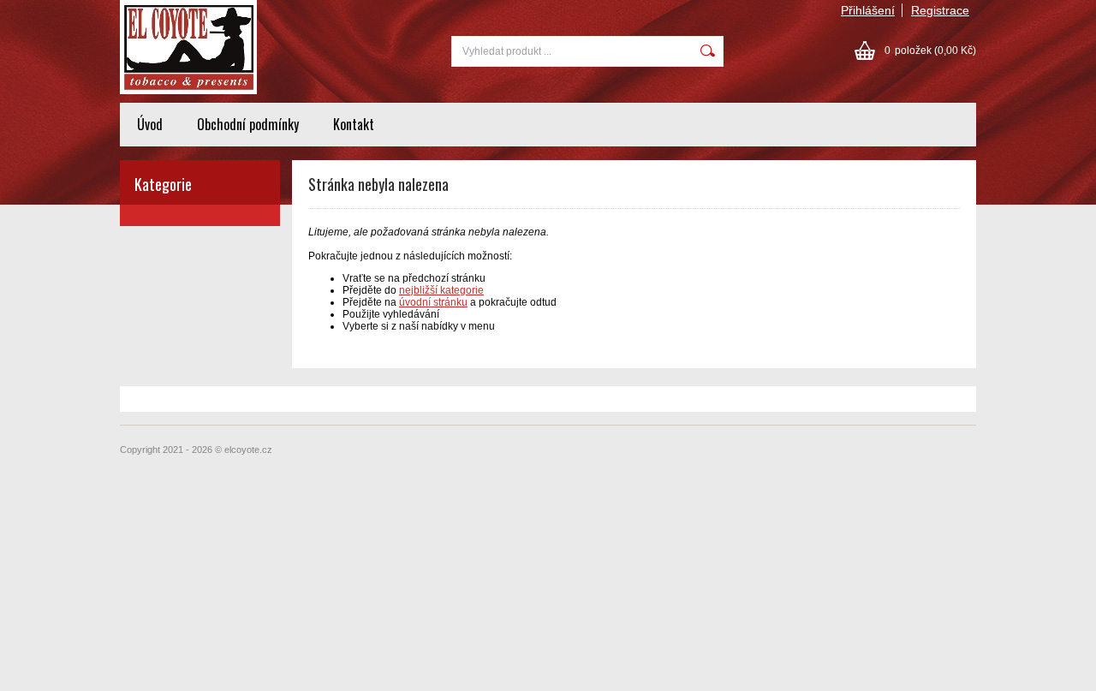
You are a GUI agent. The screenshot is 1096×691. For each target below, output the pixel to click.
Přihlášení (868, 10)
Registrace (940, 10)
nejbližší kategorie (441, 290)
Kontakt (353, 124)
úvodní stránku (433, 302)
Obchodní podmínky (248, 124)
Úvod (150, 124)
